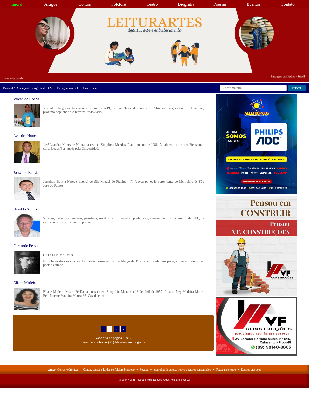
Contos (84, 4)
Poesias (219, 4)
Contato (288, 4)
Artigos (50, 4)
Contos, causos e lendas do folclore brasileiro (109, 369)
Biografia (186, 4)
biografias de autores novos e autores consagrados (182, 369)
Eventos (254, 4)
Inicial (16, 4)
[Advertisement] (256, 387)
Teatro (152, 4)
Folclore (118, 4)
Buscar (296, 88)
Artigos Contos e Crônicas (63, 369)
